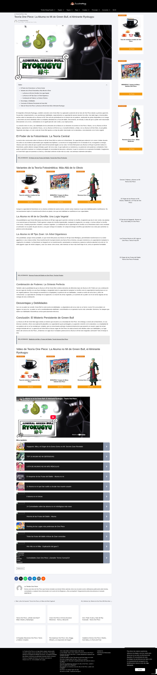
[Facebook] (16, 579)
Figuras (69, 10)
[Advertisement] (63, 258)
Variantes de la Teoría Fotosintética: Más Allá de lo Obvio (36, 90)
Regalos (60, 10)
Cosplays (84, 10)
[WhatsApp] (25, 579)
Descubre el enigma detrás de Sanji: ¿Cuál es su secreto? (73, 659)
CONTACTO (100, 651)
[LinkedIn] (30, 579)
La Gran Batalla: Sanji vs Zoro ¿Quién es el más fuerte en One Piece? (76, 652)
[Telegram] (34, 579)
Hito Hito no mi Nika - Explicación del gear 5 (70, 671)
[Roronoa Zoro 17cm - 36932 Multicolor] (89, 183)
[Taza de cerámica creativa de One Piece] (29, 183)
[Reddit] (43, 579)
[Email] (39, 579)
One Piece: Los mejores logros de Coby (69, 669)
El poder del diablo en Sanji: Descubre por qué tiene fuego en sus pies (76, 657)
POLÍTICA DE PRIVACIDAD (104, 652)
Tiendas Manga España (47, 10)
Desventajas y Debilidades (28, 101)
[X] (21, 579)
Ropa (76, 10)
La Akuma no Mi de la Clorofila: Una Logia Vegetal (35, 93)
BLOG (114, 10)
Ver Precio (30, 202)
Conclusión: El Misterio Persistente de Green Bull (34, 103)
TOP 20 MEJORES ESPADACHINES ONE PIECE (72, 651)
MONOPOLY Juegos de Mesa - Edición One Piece (59, 196)
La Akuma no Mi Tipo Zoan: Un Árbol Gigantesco (35, 95)
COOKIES (99, 654)
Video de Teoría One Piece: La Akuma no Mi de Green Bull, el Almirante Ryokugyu (43, 105)
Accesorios (105, 10)
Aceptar (140, 669)
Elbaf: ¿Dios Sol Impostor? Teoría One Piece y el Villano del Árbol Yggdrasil (35, 601)
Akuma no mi (20, 568)
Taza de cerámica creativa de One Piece (29, 196)
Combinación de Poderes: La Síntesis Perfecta (34, 98)
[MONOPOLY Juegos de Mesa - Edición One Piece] (59, 183)
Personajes (95, 10)
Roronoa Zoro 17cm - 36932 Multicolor (89, 195)
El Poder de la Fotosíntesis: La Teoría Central (33, 88)
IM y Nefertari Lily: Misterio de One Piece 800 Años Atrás (95, 601)
